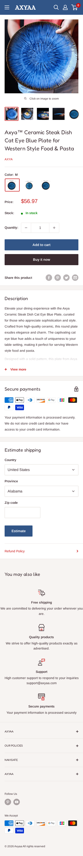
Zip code (11, 502)
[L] (46, 185)
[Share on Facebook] (49, 277)
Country (10, 460)
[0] (74, 7)
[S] (29, 185)
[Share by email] (75, 277)
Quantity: (11, 227)
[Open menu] (7, 7)
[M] (12, 185)
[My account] (65, 7)
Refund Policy (15, 551)
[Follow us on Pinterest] (8, 802)
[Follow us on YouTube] (16, 802)
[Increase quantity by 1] (54, 228)
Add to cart (41, 245)
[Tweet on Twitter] (66, 277)
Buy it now (41, 259)
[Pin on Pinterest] (57, 277)
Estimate (19, 531)
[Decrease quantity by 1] (26, 228)
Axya (9, 159)
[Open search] (56, 7)
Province (11, 481)
